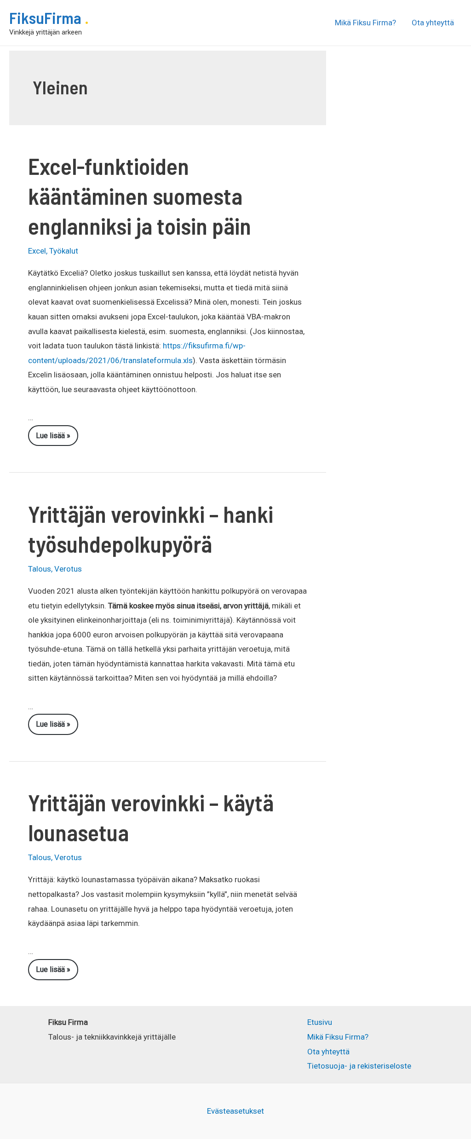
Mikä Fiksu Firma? (365, 22)
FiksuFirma (47, 17)
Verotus (68, 568)
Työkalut (63, 250)
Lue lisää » (55, 438)
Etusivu (319, 1022)
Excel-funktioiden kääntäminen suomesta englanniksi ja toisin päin (139, 195)
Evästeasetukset (235, 1111)
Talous (39, 568)
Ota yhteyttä (433, 22)
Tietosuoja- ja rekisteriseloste (359, 1065)
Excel (37, 250)
